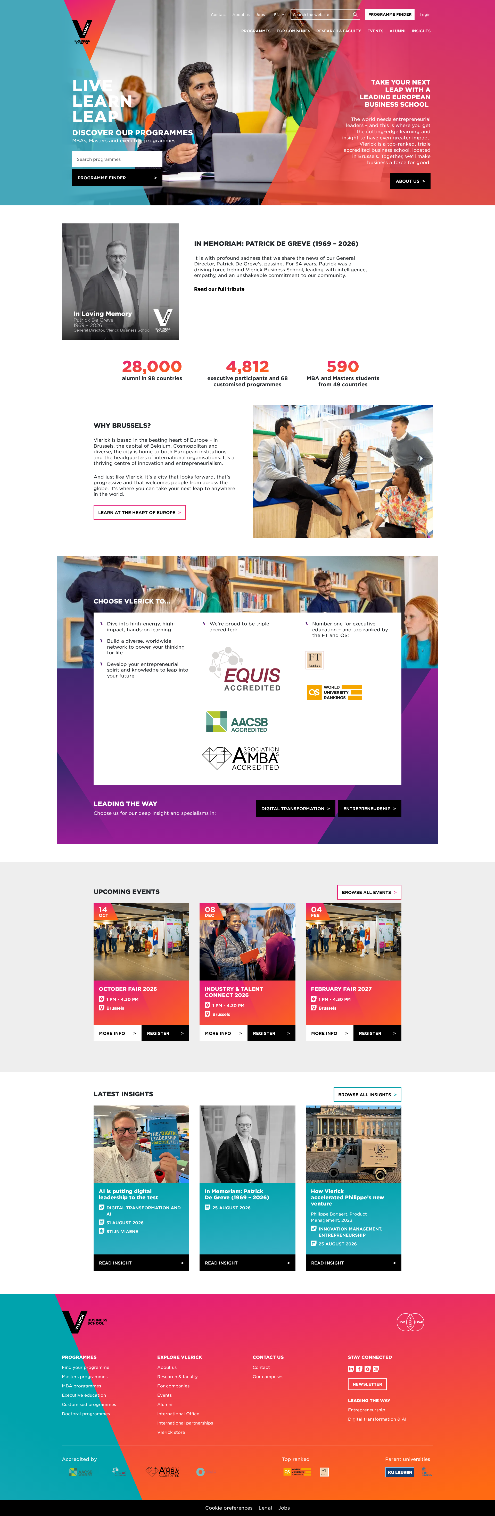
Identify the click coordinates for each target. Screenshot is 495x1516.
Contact (218, 14)
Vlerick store (171, 1432)
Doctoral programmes (86, 1413)
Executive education (84, 1394)
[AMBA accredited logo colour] (162, 1476)
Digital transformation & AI (377, 1418)
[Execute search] (355, 14)
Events (375, 31)
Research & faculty (338, 31)
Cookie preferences (228, 1508)
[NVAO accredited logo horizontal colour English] (209, 1476)
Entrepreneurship (366, 1409)
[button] (410, 181)
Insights (421, 31)
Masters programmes (85, 1376)
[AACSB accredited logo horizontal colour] (81, 1476)
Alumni (398, 31)
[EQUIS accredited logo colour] (120, 1476)
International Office (178, 1413)
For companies (293, 31)
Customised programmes (89, 1404)
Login (425, 14)
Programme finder (102, 177)
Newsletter (367, 1383)
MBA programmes (81, 1385)
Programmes (255, 31)
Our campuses (268, 1376)
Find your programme (85, 1367)
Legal (265, 1508)
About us (241, 14)
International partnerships (185, 1422)
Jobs (260, 14)
